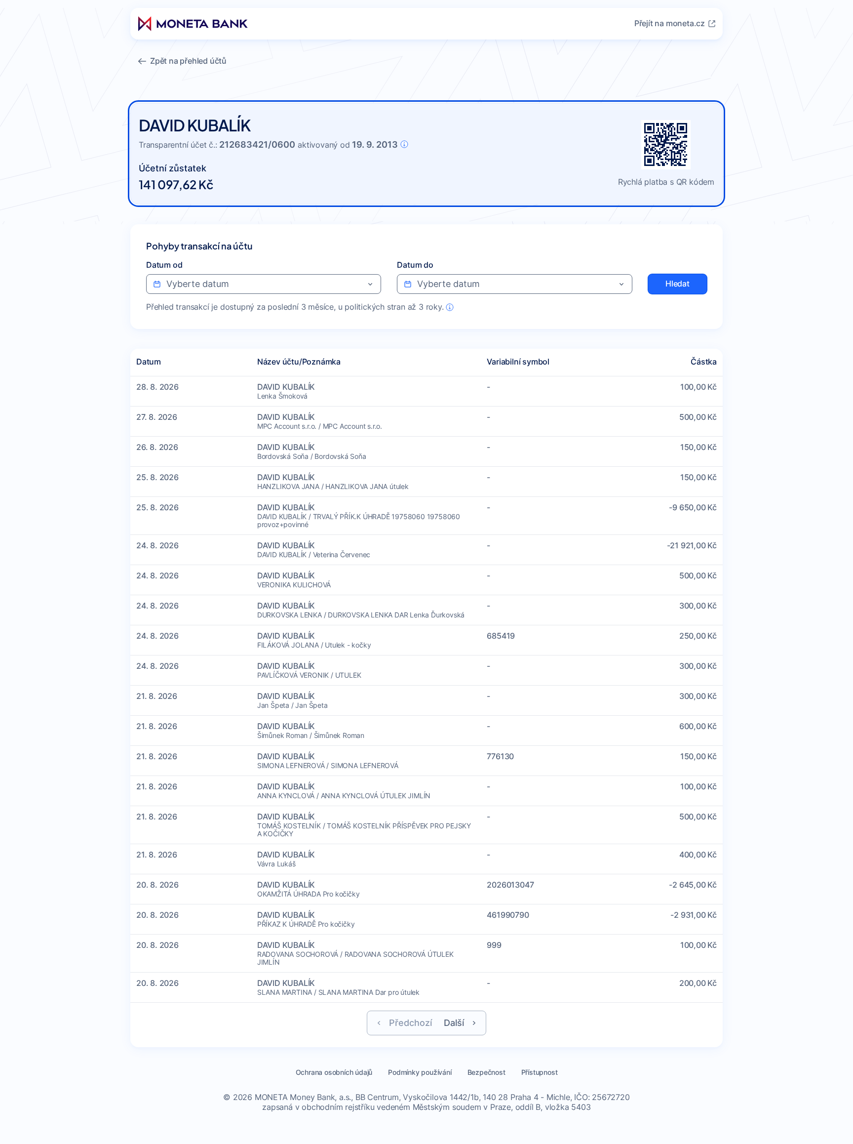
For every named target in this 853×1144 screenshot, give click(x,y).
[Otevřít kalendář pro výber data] (370, 284)
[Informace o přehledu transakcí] (450, 307)
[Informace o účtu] (404, 144)
